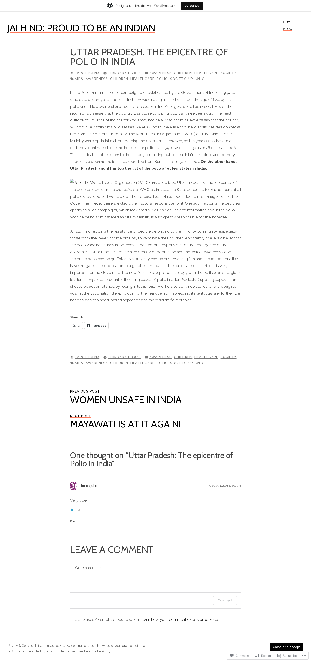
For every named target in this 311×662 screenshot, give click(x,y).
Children (183, 73)
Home (287, 22)
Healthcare (206, 73)
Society (229, 73)
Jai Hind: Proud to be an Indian (81, 28)
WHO (200, 79)
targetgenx (87, 73)
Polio (162, 79)
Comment (225, 600)
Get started (192, 5)
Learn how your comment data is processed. (180, 619)
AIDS (79, 79)
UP (190, 79)
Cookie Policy (101, 651)
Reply (73, 521)
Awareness (160, 73)
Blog (287, 29)
